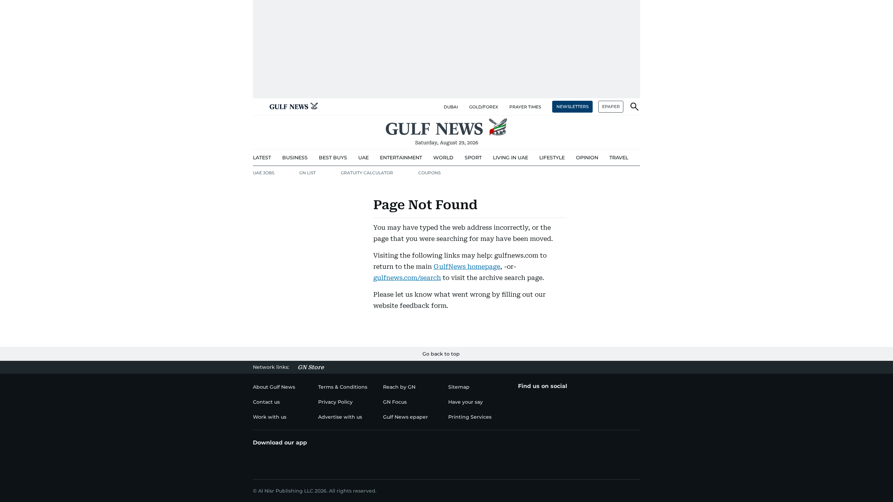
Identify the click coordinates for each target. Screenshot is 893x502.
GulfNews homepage (467, 266)
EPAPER (611, 106)
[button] (258, 106)
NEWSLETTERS (572, 106)
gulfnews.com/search (407, 277)
